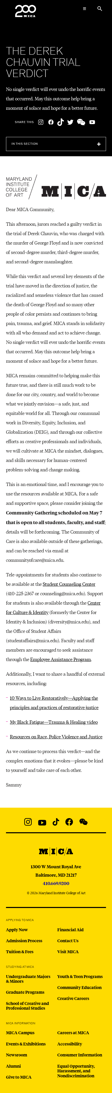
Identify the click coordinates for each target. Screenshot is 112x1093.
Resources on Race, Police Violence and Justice (56, 736)
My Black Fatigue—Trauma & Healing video (54, 722)
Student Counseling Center (69, 584)
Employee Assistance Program (60, 659)
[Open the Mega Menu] (84, 8)
